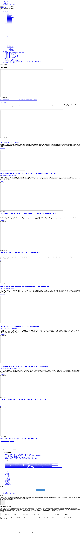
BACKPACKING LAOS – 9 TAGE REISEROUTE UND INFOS (18, 100)
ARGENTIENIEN (10, 33)
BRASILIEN (9, 34)
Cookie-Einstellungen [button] (4, 499)
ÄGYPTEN (9, 36)
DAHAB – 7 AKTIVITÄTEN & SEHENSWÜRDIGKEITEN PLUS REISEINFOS (23, 399)
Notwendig (4, 512)
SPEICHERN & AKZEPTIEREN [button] (6, 533)
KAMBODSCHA (10, 17)
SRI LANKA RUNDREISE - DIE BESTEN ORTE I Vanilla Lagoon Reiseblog (19, 467)
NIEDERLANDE (10, 46)
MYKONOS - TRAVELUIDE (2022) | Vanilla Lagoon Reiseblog (16, 463)
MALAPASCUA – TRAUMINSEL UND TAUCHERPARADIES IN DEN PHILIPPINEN (25, 286)
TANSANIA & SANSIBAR (12, 37)
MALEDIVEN (9, 21)
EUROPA (6, 44)
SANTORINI (11, 49)
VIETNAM (9, 16)
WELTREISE (5, 3)
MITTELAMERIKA (8, 23)
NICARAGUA (12, 328)
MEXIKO (9, 25)
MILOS (10, 48)
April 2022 (7, 473)
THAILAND (9, 13)
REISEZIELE (5, 1)
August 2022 (7, 472)
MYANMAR (9, 15)
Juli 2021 (6, 481)
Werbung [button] (2, 525)
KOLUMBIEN (4, 142)
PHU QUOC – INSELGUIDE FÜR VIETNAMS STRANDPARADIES (20, 252)
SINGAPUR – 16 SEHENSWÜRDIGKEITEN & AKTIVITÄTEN (18, 438)
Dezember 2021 (7, 477)
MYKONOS (11, 50)
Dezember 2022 (7, 471)
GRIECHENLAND (10, 47)
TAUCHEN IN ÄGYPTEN (10, 54)
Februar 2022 (7, 475)
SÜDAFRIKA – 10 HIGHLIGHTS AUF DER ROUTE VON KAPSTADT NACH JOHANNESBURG (28, 213)
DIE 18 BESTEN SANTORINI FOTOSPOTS (13, 456)
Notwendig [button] (2, 511)
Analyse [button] (1, 521)
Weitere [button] (1, 529)
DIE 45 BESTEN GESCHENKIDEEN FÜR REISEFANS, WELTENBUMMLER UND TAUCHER (23, 61)
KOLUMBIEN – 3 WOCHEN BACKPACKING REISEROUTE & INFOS (21, 140)
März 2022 (7, 474)
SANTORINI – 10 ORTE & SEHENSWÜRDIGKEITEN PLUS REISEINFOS (19, 457)
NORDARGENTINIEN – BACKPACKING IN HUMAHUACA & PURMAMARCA (24, 366)
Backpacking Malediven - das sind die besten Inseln (14, 464)
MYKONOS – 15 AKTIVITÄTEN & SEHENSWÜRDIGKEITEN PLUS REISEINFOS (21, 458)
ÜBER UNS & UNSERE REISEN (9, 4)
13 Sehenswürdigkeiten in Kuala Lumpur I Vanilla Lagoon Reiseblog (17, 465)
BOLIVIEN (9, 32)
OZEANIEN (7, 40)
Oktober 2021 (7, 479)
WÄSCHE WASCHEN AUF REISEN (12, 60)
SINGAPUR (9, 19)
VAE (8, 43)
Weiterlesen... (2, 148)
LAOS (8, 14)
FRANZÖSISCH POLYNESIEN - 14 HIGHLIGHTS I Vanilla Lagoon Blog (18, 466)
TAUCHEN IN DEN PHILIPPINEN (11, 56)
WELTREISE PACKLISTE (10, 59)
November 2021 (8, 478)
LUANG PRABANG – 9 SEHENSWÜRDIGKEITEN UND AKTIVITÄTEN (38, 464)
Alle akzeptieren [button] (11, 499)
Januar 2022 (7, 476)
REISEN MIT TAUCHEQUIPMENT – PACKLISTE (14, 52)
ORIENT (6, 42)
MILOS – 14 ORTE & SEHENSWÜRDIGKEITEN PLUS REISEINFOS (18, 454)
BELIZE (8, 24)
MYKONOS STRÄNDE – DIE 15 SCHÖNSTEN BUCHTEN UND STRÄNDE (43, 463)
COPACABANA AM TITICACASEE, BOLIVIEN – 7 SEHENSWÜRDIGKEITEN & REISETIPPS (28, 173)
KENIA (8, 39)
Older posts (2, 447)
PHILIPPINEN (9, 20)
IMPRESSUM (5, 492)
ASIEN (6, 12)
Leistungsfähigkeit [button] (3, 518)
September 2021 (8, 480)
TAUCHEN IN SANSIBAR (10, 57)
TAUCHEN (5, 2)
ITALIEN (9, 45)
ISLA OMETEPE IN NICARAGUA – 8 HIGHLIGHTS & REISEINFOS (20, 326)
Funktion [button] (2, 515)
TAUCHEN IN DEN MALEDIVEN (11, 55)
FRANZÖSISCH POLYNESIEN (13, 41)
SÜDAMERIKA (16, 142)
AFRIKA (6, 35)
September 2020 (8, 484)
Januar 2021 (7, 482)
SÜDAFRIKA (9, 38)
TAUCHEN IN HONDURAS (10, 53)
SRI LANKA (9, 22)
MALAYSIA (9, 18)
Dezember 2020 (7, 483)
